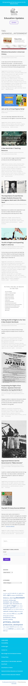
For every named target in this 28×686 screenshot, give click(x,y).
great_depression (5, 78)
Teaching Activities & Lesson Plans (9, 57)
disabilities (23, 266)
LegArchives (4, 348)
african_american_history (11, 164)
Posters (15, 173)
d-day (9, 165)
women (7, 174)
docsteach (17, 77)
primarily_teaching (8, 619)
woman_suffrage (5, 87)
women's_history (19, 486)
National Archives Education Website (10, 674)
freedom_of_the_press (6, 269)
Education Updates (14, 18)
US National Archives (13, 392)
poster (11, 173)
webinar (11, 629)
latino (13, 272)
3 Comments (8, 416)
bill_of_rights (8, 264)
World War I (20, 87)
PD (21, 613)
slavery (13, 83)
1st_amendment (16, 261)
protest (24, 277)
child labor (14, 264)
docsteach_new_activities (20, 167)
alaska (6, 71)
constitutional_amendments (14, 266)
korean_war (4, 80)
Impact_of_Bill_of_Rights (7, 346)
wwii (2, 176)
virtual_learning (5, 127)
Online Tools (21, 56)
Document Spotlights (6, 393)
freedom (24, 345)
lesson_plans (7, 609)
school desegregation (6, 83)
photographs (20, 171)
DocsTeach (4, 664)
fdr (2, 168)
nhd (13, 220)
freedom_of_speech (21, 267)
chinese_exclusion (8, 74)
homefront (13, 168)
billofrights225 (4, 341)
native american (5, 484)
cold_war (3, 75)
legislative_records (11, 80)
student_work (8, 222)
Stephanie (12, 56)
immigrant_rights (21, 269)
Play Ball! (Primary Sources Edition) (13, 508)
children (15, 410)
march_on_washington (16, 273)
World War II (21, 174)
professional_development (13, 625)
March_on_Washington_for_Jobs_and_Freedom (12, 275)
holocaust (8, 168)
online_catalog (17, 613)
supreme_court (22, 83)
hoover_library (19, 605)
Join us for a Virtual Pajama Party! (12, 109)
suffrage (17, 83)
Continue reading (10, 526)
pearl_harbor (13, 171)
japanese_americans (6, 170)
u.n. (14, 84)
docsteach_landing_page (7, 167)
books (9, 122)
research (12, 626)
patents (11, 81)
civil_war (21, 74)
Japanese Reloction (16, 217)
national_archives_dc (20, 609)
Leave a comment (9, 89)
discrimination (14, 165)
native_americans (5, 171)
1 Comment (7, 487)
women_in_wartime (13, 174)
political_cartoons (5, 173)
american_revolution (6, 72)
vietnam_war (18, 84)
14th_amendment (9, 261)
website (10, 86)
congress (8, 75)
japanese (21, 411)
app (8, 593)
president (16, 81)
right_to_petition (9, 278)
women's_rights (13, 87)
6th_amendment (19, 338)
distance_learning (19, 343)
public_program (21, 124)
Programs (21, 111)
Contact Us (4, 650)
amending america (11, 263)
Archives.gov (4, 646)
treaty (11, 84)
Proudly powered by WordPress (9, 682)
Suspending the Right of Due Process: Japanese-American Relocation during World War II (11, 388)
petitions (12, 277)
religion (3, 278)
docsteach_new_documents (11, 603)
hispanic (15, 269)
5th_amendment (11, 338)
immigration (18, 168)
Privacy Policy (4, 657)
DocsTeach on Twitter (7, 667)
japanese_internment (18, 78)
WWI (11, 533)
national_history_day (6, 220)
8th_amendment (5, 340)
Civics (23, 593)
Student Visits (4, 112)
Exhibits (22, 246)
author (6, 122)
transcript (3, 84)
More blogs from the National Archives (11, 653)
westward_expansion (17, 86)
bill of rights (21, 72)
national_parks (20, 80)
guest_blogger (8, 217)
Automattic (13, 683)
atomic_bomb (14, 72)
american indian (17, 71)
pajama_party (13, 124)
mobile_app (13, 609)
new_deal (3, 81)
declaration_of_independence (8, 77)
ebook (15, 267)
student (3, 222)
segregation (16, 278)
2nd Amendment (16, 337)
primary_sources (22, 81)
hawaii (11, 78)
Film (4, 168)
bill (17, 481)
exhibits (5, 605)
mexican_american (5, 124)
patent (7, 81)
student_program (19, 125)
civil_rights (15, 74)
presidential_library (9, 617)
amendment (11, 71)
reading (3, 125)
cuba (18, 75)
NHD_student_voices (19, 220)
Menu (14, 22)
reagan (23, 484)
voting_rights (4, 86)
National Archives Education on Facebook (12, 671)
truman (3, 174)
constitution (13, 75)
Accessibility (4, 643)
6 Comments (19, 348)
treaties (8, 84)
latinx (16, 272)
